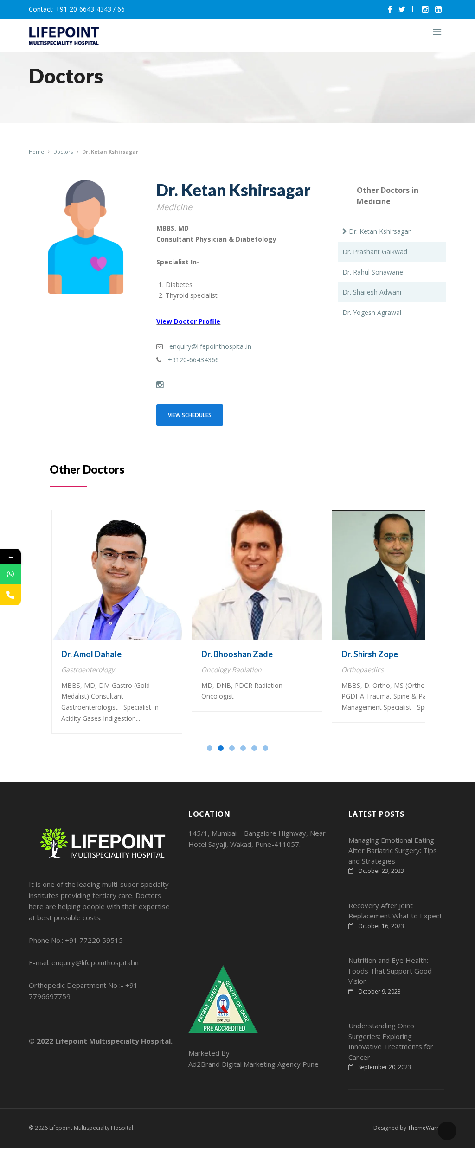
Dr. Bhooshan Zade (237, 654)
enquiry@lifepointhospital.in (210, 346)
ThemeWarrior (427, 1128)
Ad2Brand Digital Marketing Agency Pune (253, 1064)
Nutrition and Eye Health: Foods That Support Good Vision (390, 970)
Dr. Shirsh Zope (369, 654)
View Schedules (190, 415)
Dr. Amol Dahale (91, 654)
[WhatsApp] (10, 574)
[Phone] (10, 594)
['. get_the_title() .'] (117, 575)
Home (36, 151)
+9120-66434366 (193, 359)
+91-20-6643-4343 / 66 (90, 9)
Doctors (63, 151)
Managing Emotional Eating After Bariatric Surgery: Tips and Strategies (392, 850)
